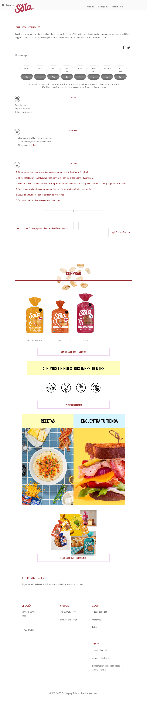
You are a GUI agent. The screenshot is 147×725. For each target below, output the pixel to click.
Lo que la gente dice (99, 611)
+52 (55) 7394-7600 (68, 611)
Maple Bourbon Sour (118, 232)
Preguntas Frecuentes (73, 404)
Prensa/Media (97, 619)
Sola (34, 145)
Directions (73, 163)
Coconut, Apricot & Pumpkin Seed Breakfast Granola (49, 228)
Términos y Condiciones (101, 658)
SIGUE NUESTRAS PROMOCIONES (73, 557)
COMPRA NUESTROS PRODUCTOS (73, 351)
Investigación (103, 6)
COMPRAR (73, 273)
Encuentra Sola (117, 6)
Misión (94, 627)
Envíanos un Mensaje (68, 619)
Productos (90, 6)
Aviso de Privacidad (99, 650)
